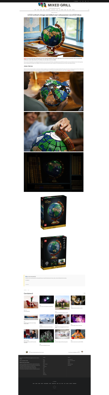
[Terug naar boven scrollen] (54, 387)
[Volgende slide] (84, 293)
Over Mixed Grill (70, 359)
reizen (44, 9)
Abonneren (27, 284)
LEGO (25, 58)
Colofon (69, 361)
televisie (28, 340)
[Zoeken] (88, 1)
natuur (56, 311)
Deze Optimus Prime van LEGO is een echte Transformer (30, 342)
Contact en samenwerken (71, 360)
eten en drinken (48, 9)
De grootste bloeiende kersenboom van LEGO (61, 312)
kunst (35, 9)
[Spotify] (85, 1)
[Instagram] (80, 1)
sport (70, 9)
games (65, 9)
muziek (38, 9)
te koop (69, 70)
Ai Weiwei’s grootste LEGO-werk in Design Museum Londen (30, 323)
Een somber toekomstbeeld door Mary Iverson (36, 352)
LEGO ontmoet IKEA (27, 311)
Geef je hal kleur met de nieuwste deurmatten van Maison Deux (28, 367)
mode (57, 9)
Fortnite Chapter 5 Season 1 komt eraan (76, 325)
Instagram (24, 360)
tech (67, 9)
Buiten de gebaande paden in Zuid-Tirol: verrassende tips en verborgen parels (30, 365)
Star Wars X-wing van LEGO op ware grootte (61, 341)
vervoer (73, 9)
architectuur (53, 9)
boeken (62, 9)
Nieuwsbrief (69, 365)
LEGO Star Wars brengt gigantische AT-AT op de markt (62, 327)
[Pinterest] (83, 1)
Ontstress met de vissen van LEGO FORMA (77, 341)
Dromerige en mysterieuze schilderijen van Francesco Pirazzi (28, 366)
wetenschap (44, 374)
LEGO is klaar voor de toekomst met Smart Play (46, 306)
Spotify (27, 360)
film (59, 9)
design (41, 9)
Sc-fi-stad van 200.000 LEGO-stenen (45, 345)
